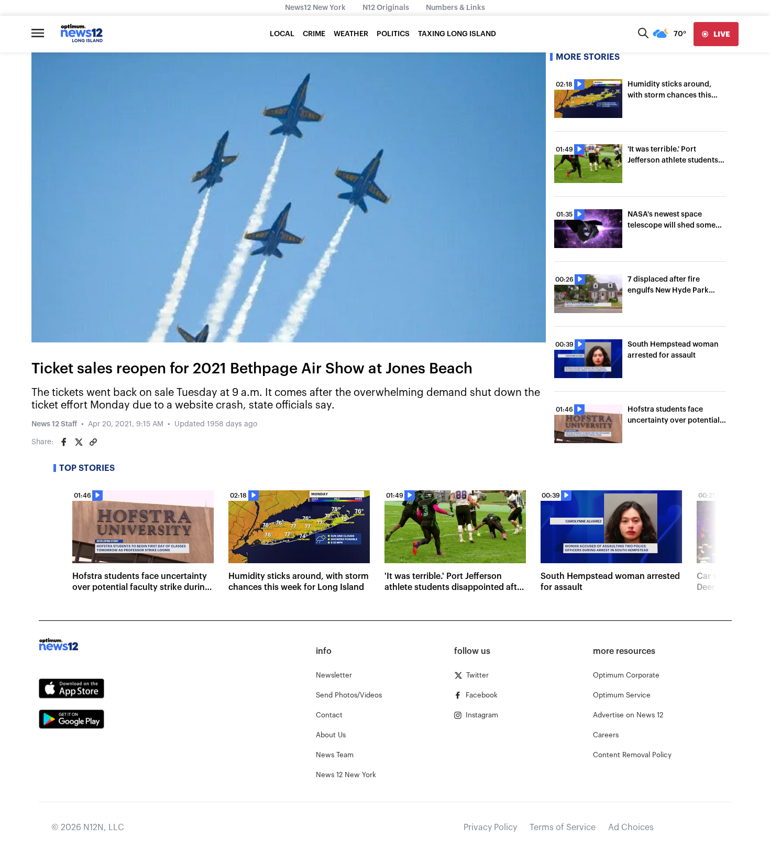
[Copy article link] (93, 442)
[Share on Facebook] (64, 442)
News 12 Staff (54, 424)
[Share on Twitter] (78, 442)
